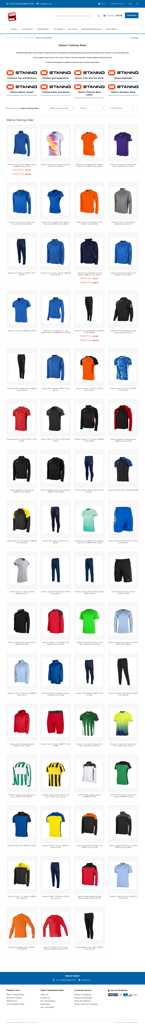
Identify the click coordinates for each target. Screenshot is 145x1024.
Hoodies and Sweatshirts (55, 78)
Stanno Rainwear (123, 78)
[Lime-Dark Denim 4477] (123, 722)
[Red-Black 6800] (21, 418)
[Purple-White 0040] (123, 143)
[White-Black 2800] (89, 773)
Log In (103, 4)
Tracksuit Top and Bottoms (22, 78)
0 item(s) (114, 16)
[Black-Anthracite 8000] (55, 418)
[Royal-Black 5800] (21, 824)
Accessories (27, 29)
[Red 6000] (21, 722)
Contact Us (45, 4)
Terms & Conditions (82, 1001)
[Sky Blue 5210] (123, 621)
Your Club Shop (47, 1007)
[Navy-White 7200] (89, 251)
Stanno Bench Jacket (21, 92)
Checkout (131, 15)
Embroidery (45, 1004)
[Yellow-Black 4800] (55, 773)
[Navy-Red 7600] (55, 519)
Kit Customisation (47, 1001)
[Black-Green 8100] (21, 468)
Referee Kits (12, 1001)
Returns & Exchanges (83, 998)
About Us (44, 995)
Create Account (117, 4)
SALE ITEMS (111, 29)
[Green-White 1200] (89, 722)
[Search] (98, 16)
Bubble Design (133, 1022)
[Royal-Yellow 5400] (21, 201)
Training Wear (43, 29)
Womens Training (14, 998)
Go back (135, 38)
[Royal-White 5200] (21, 143)
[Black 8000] (89, 309)
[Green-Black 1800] (123, 773)
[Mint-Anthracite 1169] (89, 519)
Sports (14, 29)
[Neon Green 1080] (89, 621)
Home (19, 38)
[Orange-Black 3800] (89, 367)
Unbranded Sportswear (91, 29)
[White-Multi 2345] (55, 143)
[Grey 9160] (21, 570)
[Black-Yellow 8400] (21, 519)
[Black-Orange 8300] (89, 418)
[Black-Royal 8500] (123, 468)
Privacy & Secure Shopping (85, 1004)
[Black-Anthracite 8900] (55, 468)
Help (130, 4)
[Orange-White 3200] (89, 143)
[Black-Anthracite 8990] (123, 309)
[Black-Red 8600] (123, 418)
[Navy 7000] (21, 251)
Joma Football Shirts (15, 1004)
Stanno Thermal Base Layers (89, 93)
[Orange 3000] (21, 926)
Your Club (72, 29)
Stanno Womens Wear (123, 92)
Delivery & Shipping (82, 995)
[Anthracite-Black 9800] (123, 201)
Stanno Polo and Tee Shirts (89, 78)
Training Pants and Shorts (56, 92)
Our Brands (58, 29)
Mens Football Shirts (15, 995)
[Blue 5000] (55, 201)
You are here (11, 38)
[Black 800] (21, 621)
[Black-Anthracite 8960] (123, 824)
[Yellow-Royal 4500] (55, 824)
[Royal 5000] (55, 367)
